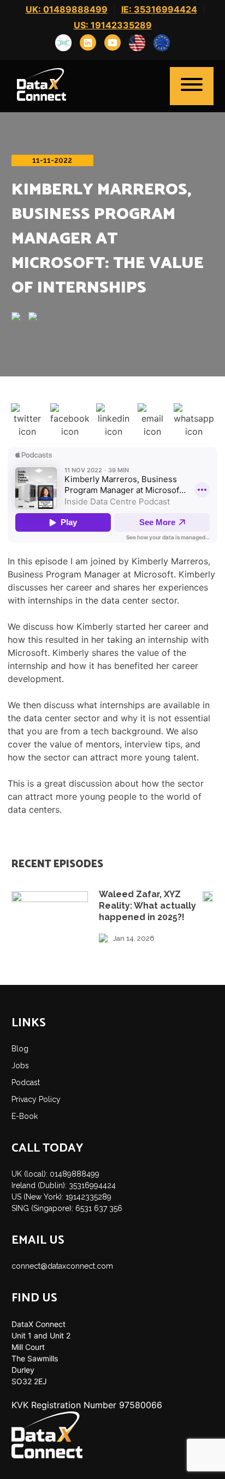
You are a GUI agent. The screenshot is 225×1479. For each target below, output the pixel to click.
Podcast (25, 1082)
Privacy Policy (36, 1099)
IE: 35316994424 (159, 9)
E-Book (24, 1116)
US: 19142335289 (113, 25)
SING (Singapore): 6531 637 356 (66, 1208)
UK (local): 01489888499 (55, 1174)
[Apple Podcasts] (19, 317)
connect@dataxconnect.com (62, 1266)
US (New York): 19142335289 (61, 1196)
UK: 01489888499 (67, 9)
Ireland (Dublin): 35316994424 (63, 1185)
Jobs (20, 1065)
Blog (19, 1048)
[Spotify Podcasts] (36, 317)
